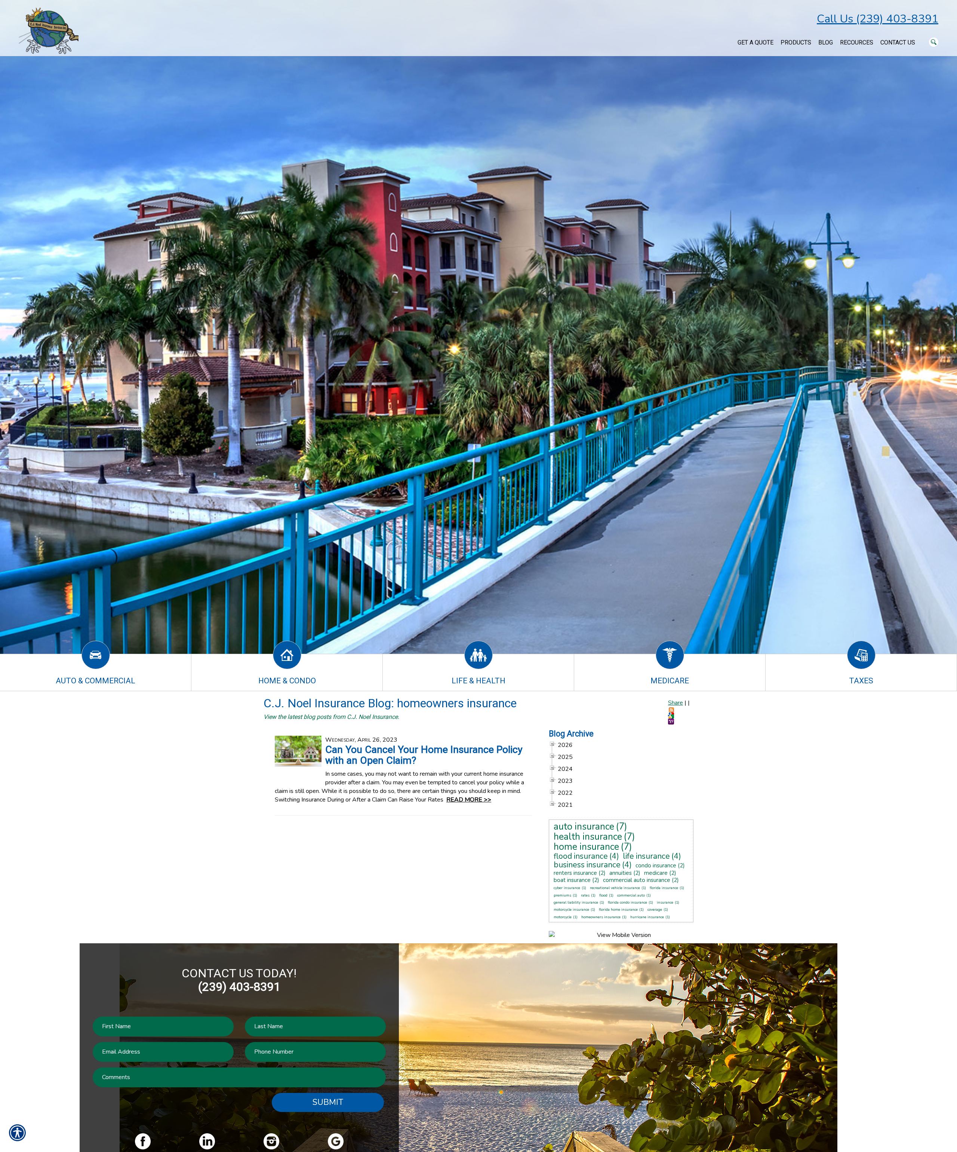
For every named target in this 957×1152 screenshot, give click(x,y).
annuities (620, 873)
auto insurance (584, 826)
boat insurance (572, 880)
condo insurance (656, 865)
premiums (562, 895)
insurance (665, 902)
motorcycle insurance (571, 909)
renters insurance (575, 873)
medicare (656, 873)
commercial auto (631, 895)
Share (675, 703)
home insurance (586, 846)
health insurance (588, 836)
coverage (654, 909)
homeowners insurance (601, 917)
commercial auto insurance (636, 880)
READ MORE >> (468, 800)
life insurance (646, 856)
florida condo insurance (627, 902)
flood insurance (581, 856)
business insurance (587, 865)
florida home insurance (618, 909)
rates (585, 895)
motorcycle (563, 917)
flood (603, 895)
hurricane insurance (647, 917)
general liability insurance (576, 902)
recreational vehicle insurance (615, 888)
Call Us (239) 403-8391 (877, 19)
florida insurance (664, 888)
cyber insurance (567, 888)
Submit (328, 1102)
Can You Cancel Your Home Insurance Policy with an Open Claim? (424, 755)
